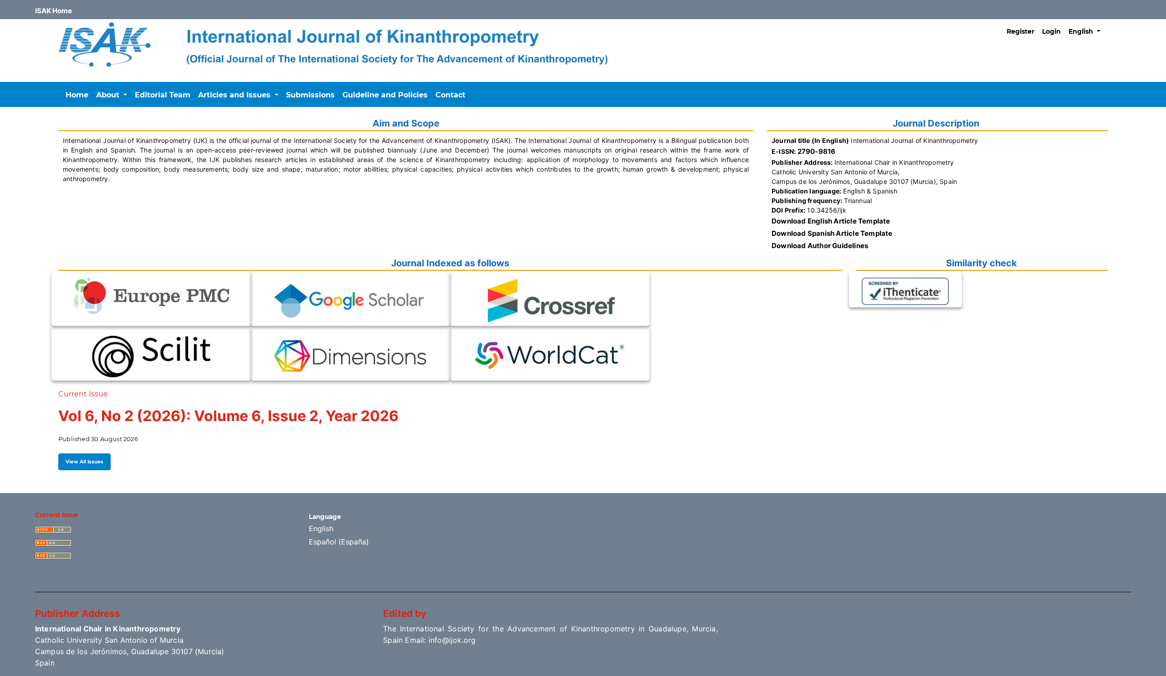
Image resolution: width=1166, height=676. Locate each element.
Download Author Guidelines (820, 245)
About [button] (109, 95)
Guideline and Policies (385, 95)
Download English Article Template (831, 221)
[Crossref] (550, 300)
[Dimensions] (350, 355)
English (321, 528)
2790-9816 (817, 151)
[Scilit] (151, 355)
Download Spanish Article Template (832, 233)
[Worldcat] (550, 355)
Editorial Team (162, 95)
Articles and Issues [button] (235, 95)
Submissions (310, 95)
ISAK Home (53, 10)
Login (1051, 31)
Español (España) (339, 541)
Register (1020, 31)
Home (77, 95)
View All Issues (84, 462)
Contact (450, 95)
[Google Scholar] (350, 300)
